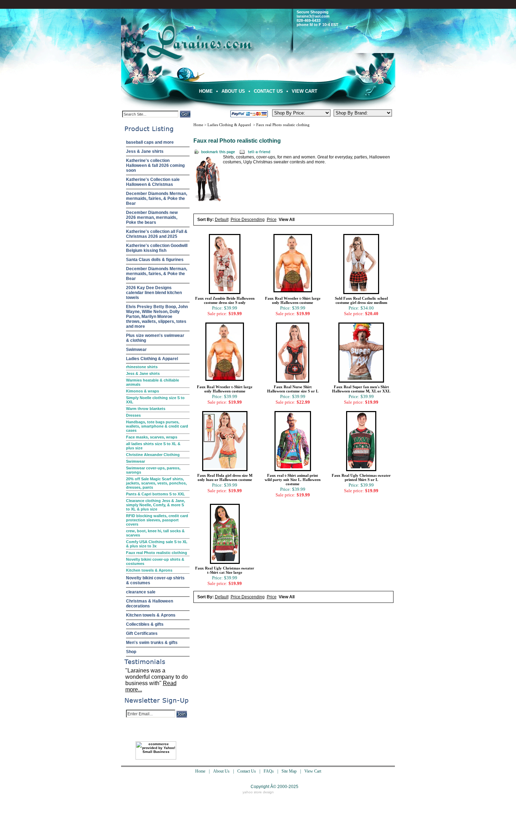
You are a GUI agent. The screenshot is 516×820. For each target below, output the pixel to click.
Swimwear (136, 349)
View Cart (304, 91)
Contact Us (268, 91)
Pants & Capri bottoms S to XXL (155, 494)
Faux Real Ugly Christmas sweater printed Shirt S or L (361, 477)
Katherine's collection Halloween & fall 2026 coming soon (155, 165)
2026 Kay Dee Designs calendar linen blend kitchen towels (154, 292)
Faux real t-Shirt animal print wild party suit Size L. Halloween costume (292, 479)
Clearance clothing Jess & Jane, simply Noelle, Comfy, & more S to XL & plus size (155, 505)
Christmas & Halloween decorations (149, 604)
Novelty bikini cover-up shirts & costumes (155, 561)
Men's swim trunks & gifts (152, 642)
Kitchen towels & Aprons (149, 570)
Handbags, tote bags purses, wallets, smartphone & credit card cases (157, 426)
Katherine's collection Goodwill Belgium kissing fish (156, 248)
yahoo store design (258, 792)
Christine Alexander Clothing (153, 455)
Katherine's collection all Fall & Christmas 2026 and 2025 (156, 234)
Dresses (133, 415)
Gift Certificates (142, 633)
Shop (131, 651)
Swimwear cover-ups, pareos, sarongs (153, 470)
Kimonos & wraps (142, 391)
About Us (233, 91)
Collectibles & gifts (145, 624)
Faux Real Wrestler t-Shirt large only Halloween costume (292, 300)
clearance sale (141, 592)
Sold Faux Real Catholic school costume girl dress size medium (361, 300)
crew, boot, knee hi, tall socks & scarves (155, 533)
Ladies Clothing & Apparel (152, 358)
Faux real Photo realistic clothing (156, 553)
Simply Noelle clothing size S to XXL (155, 400)
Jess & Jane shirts (145, 151)
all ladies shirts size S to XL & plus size (153, 446)
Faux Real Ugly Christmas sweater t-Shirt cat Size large (224, 570)
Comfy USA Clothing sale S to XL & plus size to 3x (156, 544)
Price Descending (248, 219)
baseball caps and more (150, 142)
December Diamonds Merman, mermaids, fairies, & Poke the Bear (156, 198)
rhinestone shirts (142, 367)
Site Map (289, 771)
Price (272, 219)
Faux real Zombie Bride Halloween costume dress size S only (224, 300)
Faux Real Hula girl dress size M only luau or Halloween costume (224, 477)
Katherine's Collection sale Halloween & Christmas (153, 182)
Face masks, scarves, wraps (151, 437)
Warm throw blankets (145, 408)
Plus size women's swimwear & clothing (155, 338)
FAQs (269, 771)
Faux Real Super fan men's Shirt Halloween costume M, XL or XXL (361, 389)
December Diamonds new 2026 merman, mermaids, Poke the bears (152, 217)
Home (206, 91)
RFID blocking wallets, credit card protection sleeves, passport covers (157, 520)
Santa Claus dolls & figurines (155, 259)
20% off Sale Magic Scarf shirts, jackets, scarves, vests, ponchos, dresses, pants (156, 483)
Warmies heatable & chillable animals (152, 382)
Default (222, 219)
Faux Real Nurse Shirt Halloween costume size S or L (292, 389)
